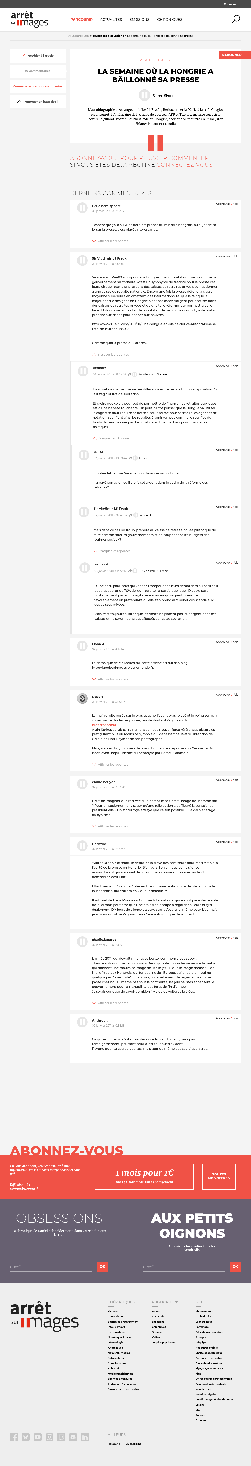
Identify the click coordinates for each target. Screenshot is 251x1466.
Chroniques (169, 19)
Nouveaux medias (119, 1352)
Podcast (200, 1415)
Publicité (113, 1368)
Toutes (156, 1311)
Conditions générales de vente (214, 1399)
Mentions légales (206, 1394)
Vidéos (156, 1337)
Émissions (139, 19)
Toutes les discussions (209, 1363)
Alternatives (115, 1347)
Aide (198, 1373)
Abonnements (204, 1311)
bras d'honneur (104, 725)
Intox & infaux (116, 1326)
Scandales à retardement (123, 1321)
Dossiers (157, 1332)
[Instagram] (49, 1440)
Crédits (200, 1404)
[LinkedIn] (85, 1440)
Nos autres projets (207, 1347)
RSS (198, 1409)
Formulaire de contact (209, 1358)
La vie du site (203, 1316)
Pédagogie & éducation (122, 1384)
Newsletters (203, 1389)
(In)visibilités (116, 1358)
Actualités (111, 19)
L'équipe (201, 1342)
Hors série (114, 1444)
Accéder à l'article (41, 56)
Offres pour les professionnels (214, 1378)
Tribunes (201, 1420)
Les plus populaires (163, 1342)
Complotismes (117, 1363)
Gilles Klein (163, 95)
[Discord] (73, 1440)
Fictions (113, 1311)
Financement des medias (123, 1389)
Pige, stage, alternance (209, 1368)
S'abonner (232, 55)
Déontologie (115, 1342)
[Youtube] (38, 1440)
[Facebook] (14, 1440)
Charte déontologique (209, 1352)
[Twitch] (61, 1440)
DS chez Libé (133, 1444)
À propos (201, 1337)
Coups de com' (117, 1316)
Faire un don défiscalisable (212, 1384)
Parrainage (202, 1326)
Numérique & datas (119, 1337)
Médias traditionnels (120, 1373)
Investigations (116, 1332)
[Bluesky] (26, 1440)
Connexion (231, 3)
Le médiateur (204, 1321)
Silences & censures (120, 1378)
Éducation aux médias (209, 1332)
